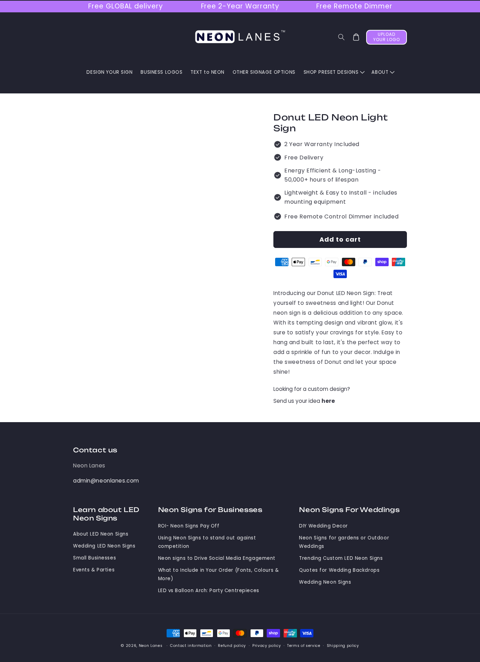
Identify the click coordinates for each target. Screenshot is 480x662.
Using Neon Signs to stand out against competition (207, 542)
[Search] (341, 37)
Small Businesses (94, 558)
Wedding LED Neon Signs (104, 546)
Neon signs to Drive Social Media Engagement (217, 558)
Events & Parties (94, 569)
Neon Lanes (89, 465)
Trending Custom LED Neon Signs (341, 558)
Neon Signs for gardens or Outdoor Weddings (344, 542)
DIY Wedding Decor (323, 526)
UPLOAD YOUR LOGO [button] (386, 36)
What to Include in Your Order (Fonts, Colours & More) (218, 574)
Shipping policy (343, 645)
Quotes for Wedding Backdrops (339, 570)
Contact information (191, 645)
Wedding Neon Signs (325, 582)
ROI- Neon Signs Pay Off (189, 526)
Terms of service (303, 645)
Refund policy (232, 645)
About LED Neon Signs (100, 534)
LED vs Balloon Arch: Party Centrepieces (208, 590)
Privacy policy (266, 645)
